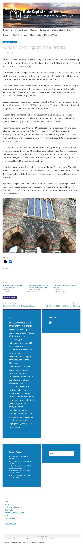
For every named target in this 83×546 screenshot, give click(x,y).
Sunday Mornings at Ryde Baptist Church (19, 472)
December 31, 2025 (10, 42)
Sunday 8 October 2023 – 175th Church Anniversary (12, 286)
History (6, 35)
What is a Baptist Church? (62, 30)
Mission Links (35, 35)
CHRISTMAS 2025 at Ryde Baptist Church (19, 476)
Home (5, 30)
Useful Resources (19, 35)
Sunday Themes (10, 297)
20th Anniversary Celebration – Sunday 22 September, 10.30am (38, 286)
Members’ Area (50, 35)
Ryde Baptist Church (39, 11)
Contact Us (44, 30)
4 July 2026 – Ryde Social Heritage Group (19, 457)
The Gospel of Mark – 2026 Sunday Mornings (20, 467)
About (13, 30)
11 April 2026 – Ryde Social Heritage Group (20, 462)
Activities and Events (28, 30)
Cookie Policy (41, 542)
